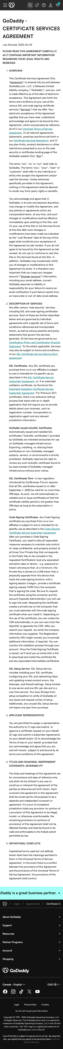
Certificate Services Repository (31, 140)
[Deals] (37, 5)
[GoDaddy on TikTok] (21, 993)
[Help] (44, 5)
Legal (16, 1005)
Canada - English (12, 984)
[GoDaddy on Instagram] (13, 993)
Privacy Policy (30, 1005)
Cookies (45, 1005)
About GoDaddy (12, 917)
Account (7, 950)
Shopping (8, 959)
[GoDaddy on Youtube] (37, 993)
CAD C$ (52, 984)
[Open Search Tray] (30, 5)
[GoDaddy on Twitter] (29, 993)
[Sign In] (50, 5)
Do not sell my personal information (31, 1011)
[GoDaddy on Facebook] (5, 993)
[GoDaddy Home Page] (16, 970)
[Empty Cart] (57, 5)
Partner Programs (13, 942)
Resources (8, 933)
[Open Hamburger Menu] (4, 5)
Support (7, 925)
